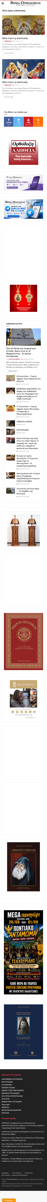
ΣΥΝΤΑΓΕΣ (5, 1113)
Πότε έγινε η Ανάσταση (14, 38)
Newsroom (8, 41)
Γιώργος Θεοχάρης (14, 359)
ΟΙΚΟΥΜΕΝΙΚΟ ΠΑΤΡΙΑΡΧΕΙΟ (12, 1079)
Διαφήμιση (5, 1173)
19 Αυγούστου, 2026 (23, 451)
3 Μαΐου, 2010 (21, 432)
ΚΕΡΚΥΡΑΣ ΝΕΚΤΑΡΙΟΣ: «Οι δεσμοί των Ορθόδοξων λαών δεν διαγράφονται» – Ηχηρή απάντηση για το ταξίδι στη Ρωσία (29, 394)
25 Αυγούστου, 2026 (27, 359)
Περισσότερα (12, 371)
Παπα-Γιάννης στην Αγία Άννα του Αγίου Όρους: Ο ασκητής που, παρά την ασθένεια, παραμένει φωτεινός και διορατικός (27, 443)
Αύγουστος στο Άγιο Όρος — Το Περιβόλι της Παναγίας (28, 491)
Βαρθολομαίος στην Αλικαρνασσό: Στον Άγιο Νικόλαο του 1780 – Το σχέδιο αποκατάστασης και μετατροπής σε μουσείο (23, 1152)
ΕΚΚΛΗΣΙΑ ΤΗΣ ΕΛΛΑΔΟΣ (10, 1093)
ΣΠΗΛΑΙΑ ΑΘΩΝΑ (24, 421)
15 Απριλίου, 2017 (18, 41)
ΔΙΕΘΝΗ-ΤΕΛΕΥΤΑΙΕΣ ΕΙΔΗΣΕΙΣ (13, 1090)
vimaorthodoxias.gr (12, 1179)
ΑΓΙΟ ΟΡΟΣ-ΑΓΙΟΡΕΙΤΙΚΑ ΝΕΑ (12, 1096)
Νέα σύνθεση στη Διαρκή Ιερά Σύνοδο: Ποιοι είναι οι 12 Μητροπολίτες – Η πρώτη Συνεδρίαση (21, 352)
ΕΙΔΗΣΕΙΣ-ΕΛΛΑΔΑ (8, 1088)
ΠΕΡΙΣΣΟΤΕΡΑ (8, 53)
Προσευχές (6, 1104)
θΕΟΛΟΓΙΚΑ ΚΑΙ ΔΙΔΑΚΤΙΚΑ (11, 1110)
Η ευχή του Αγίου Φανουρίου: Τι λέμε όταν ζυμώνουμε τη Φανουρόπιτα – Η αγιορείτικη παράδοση (27, 461)
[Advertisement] (23, 251)
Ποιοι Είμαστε (16, 1173)
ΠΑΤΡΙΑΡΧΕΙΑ (7, 1085)
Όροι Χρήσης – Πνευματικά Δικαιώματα (15, 1175)
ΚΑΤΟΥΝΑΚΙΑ (23, 430)
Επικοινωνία (29, 1173)
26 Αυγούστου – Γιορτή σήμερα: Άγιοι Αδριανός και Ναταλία (29, 378)
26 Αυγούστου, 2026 (23, 384)
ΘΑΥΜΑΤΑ (5, 1107)
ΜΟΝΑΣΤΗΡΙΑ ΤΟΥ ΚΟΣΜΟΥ (12, 1102)
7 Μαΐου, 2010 (21, 424)
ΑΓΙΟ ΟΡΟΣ (6, 1099)
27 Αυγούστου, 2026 (23, 417)
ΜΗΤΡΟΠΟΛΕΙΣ (7, 1082)
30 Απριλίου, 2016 (18, 85)
